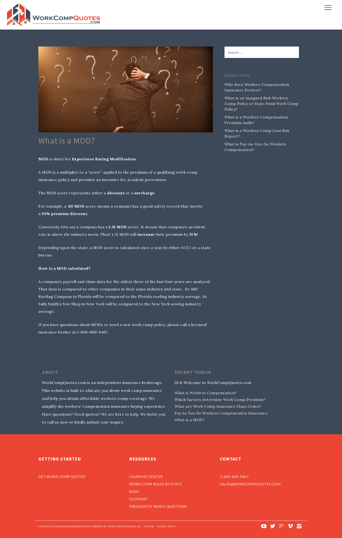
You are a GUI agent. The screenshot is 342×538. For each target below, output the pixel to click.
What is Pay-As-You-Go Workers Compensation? (255, 147)
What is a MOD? (189, 419)
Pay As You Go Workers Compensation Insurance (220, 413)
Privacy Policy (167, 526)
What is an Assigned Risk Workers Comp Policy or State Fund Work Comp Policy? (261, 103)
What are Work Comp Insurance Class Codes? (217, 406)
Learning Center (146, 476)
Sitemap (149, 526)
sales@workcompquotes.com (250, 484)
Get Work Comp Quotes (61, 476)
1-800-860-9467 (234, 476)
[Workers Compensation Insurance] (53, 24)
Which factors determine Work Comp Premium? (219, 399)
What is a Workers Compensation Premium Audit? (256, 120)
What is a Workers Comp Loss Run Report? (257, 133)
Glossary (138, 499)
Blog (134, 491)
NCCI (186, 247)
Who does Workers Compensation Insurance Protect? (257, 87)
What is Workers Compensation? (205, 392)
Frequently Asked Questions (158, 506)
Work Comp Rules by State (155, 484)
